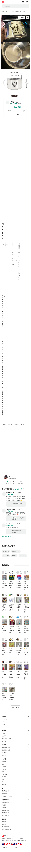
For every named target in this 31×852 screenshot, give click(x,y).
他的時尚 (4, 733)
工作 (3, 782)
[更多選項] (2, 589)
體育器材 (4, 807)
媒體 (13, 838)
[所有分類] (19, 2)
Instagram (4, 722)
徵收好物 (4, 766)
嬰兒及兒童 (4, 752)
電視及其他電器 (6, 750)
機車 (3, 779)
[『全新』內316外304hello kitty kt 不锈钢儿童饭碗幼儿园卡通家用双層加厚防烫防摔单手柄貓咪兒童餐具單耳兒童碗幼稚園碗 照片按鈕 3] (15, 83)
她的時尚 (4, 736)
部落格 (3, 724)
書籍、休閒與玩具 (6, 829)
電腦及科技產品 (6, 791)
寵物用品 (4, 755)
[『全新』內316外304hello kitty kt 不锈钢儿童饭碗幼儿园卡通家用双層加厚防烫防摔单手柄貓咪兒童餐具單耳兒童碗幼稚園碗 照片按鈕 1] (15, 28)
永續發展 (16, 838)
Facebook (4, 719)
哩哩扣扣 (4, 761)
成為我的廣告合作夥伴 (6, 840)
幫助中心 (4, 838)
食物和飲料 (4, 805)
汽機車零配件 (5, 774)
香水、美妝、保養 (6, 738)
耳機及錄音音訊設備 (7, 796)
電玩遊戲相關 (5, 810)
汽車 (3, 771)
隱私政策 (19, 840)
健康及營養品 (5, 802)
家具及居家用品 (6, 747)
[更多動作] (27, 17)
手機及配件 (4, 793)
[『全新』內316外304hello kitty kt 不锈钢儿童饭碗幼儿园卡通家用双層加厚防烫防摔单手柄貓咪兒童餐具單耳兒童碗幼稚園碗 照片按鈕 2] (15, 55)
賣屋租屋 (4, 777)
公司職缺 (21, 838)
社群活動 (4, 769)
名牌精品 (4, 741)
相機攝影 (4, 821)
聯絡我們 (9, 838)
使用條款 (14, 840)
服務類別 (4, 784)
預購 (3, 764)
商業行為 (24, 840)
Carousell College (6, 727)
